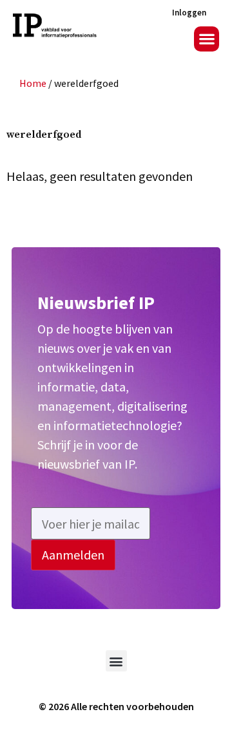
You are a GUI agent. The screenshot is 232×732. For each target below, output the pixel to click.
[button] (206, 39)
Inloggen (189, 12)
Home (32, 83)
